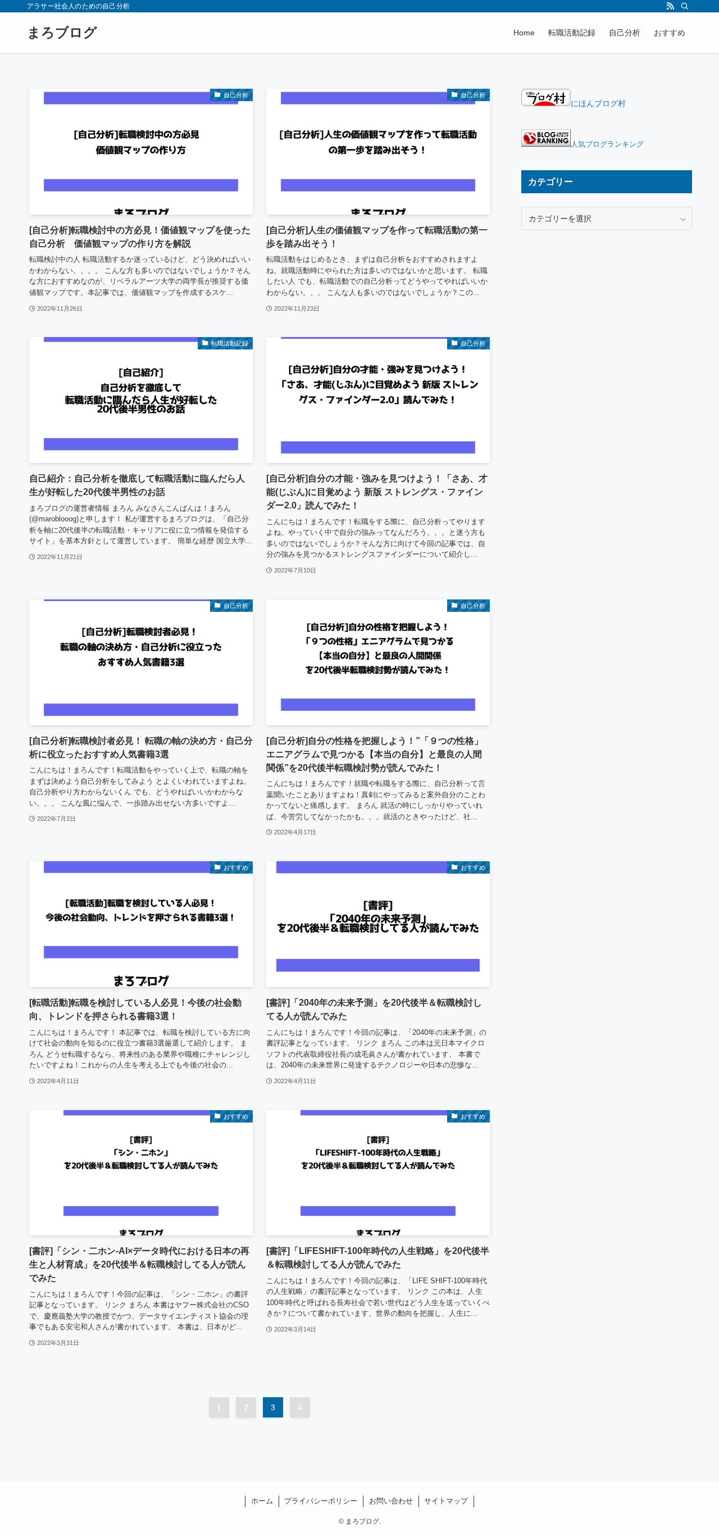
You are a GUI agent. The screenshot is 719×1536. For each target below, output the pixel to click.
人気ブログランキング (607, 144)
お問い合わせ (391, 1501)
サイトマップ (446, 1501)
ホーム (262, 1501)
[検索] (684, 6)
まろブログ (62, 32)
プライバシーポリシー (320, 1501)
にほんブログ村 (598, 103)
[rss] (670, 6)
